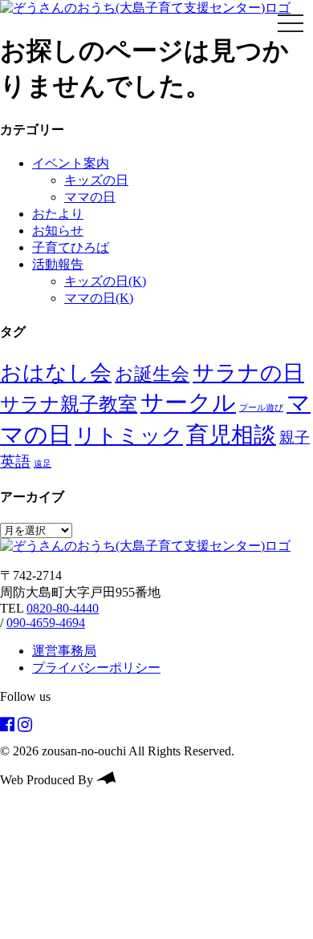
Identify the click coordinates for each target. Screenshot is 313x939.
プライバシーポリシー (96, 667)
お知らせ (57, 230)
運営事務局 (64, 651)
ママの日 (90, 197)
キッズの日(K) (105, 281)
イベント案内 (70, 163)
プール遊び (261, 407)
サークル (188, 402)
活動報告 (57, 264)
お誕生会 (152, 373)
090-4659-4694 (45, 622)
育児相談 (231, 435)
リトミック (129, 435)
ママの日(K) (98, 298)
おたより (57, 214)
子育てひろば (70, 247)
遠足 (42, 463)
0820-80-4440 (62, 608)
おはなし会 (56, 373)
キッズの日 (96, 180)
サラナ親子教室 (68, 404)
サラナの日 (248, 373)
